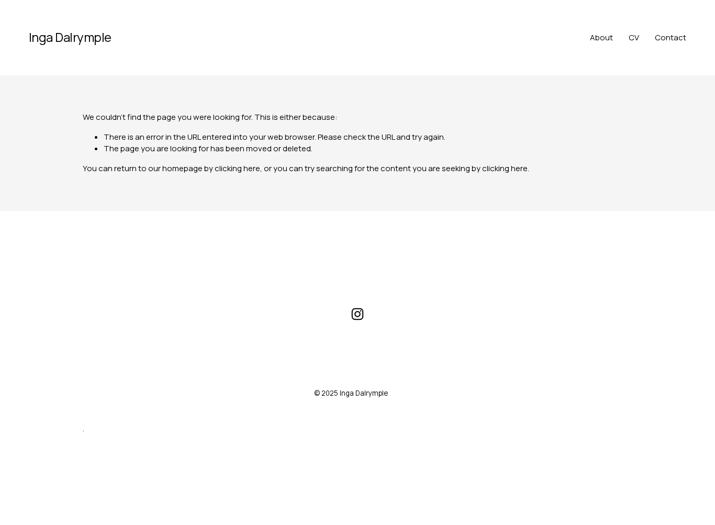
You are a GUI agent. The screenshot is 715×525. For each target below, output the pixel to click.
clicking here (237, 168)
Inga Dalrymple (70, 37)
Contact (670, 37)
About (601, 37)
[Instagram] (357, 314)
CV (634, 37)
